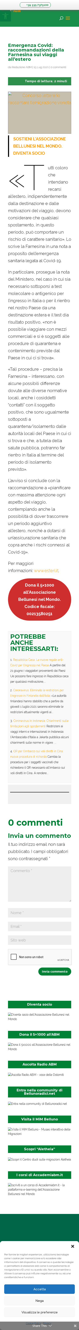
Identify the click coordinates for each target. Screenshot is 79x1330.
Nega (39, 1301)
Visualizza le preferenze (39, 1312)
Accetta (39, 1289)
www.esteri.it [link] (46, 570)
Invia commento (55, 971)
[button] (73, 1246)
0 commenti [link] (58, 67)
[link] (35, 5)
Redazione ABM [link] (22, 67)
